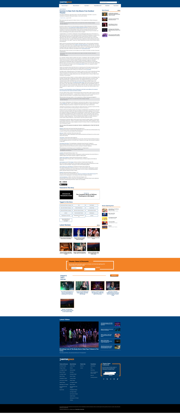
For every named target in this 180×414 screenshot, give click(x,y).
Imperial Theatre (111, 214)
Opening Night (72, 370)
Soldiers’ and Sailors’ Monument (81, 44)
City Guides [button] (86, 5)
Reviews (71, 367)
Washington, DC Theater (64, 384)
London (81, 367)
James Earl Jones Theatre (113, 226)
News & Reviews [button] (76, 5)
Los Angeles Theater (63, 370)
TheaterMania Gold (97, 5)
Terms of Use (82, 409)
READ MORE (114, 275)
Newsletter (107, 5)
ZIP (84, 267)
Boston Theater (62, 372)
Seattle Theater (62, 382)
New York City (62, 17)
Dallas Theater (72, 380)
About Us (92, 375)
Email (70, 268)
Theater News (72, 365)
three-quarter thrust (86, 48)
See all (119, 10)
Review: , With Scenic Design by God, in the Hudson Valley (67, 310)
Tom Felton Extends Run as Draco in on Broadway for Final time (67, 293)
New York (82, 365)
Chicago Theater (62, 367)
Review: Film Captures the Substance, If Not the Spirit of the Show (98, 293)
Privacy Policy (77, 409)
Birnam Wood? (81, 64)
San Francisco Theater (63, 380)
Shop (91, 367)
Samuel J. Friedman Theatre (113, 210)
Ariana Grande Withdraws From (82, 293)
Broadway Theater (63, 365)
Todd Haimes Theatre (112, 218)
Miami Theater (62, 376)
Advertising (93, 370)
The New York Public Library (78, 82)
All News (71, 400)
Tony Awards (116, 5)
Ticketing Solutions (94, 377)
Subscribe (98, 267)
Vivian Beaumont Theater (113, 222)
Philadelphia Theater (63, 378)
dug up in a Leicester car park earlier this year (87, 173)
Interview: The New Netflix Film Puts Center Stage (113, 293)
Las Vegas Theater (63, 374)
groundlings (89, 69)
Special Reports (63, 9)
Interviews (72, 372)
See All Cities (62, 389)
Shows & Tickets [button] (65, 5)
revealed (64, 103)
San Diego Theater (73, 391)
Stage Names (93, 365)
